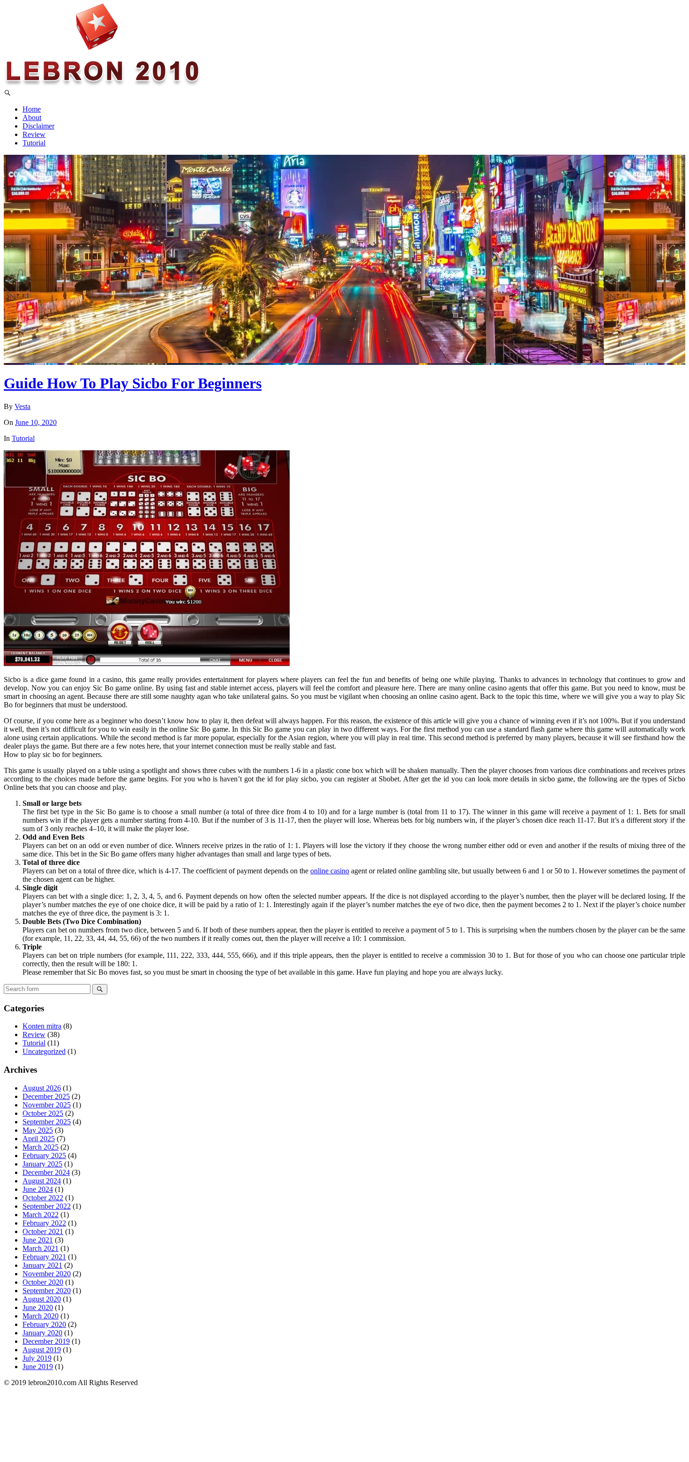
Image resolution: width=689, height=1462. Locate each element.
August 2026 (41, 1088)
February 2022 (44, 1223)
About (31, 117)
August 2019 (41, 1350)
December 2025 (46, 1096)
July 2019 (37, 1358)
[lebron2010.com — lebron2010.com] (103, 85)
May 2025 (37, 1130)
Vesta (22, 406)
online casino (329, 871)
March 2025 (40, 1147)
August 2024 (41, 1181)
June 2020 (37, 1307)
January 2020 (42, 1333)
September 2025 (46, 1122)
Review (33, 134)
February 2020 (44, 1324)
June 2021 (37, 1240)
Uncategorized (44, 1051)
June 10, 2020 (36, 422)
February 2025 (44, 1155)
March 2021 (40, 1248)
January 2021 (42, 1265)
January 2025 (42, 1164)
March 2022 (40, 1215)
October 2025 (42, 1113)
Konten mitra (41, 1026)
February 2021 (44, 1257)
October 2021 (42, 1231)
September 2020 (46, 1291)
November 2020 (46, 1274)
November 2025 (46, 1105)
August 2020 (41, 1299)
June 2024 (37, 1189)
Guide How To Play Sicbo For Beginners (133, 383)
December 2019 (46, 1341)
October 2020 (42, 1282)
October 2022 (42, 1198)
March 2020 (40, 1316)
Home (31, 109)
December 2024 (46, 1172)
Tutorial (33, 143)
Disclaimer (38, 126)
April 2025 (38, 1139)
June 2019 (37, 1367)
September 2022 (46, 1206)
